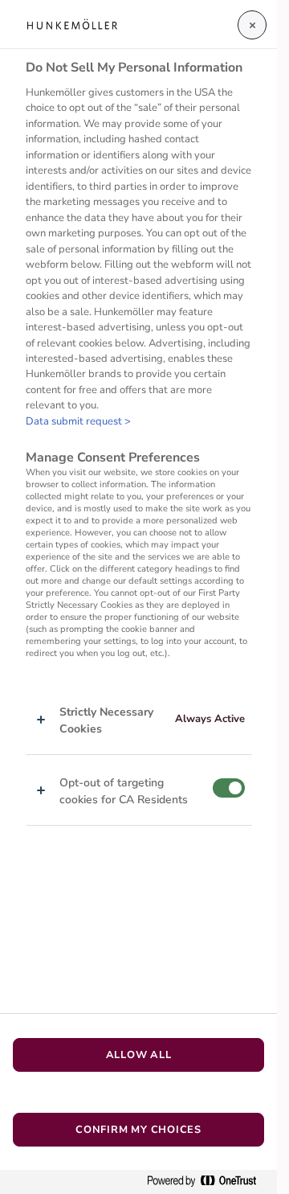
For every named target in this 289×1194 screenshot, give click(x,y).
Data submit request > (78, 421)
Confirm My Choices (138, 1129)
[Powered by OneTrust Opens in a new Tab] (208, 1181)
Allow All (139, 1055)
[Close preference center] (252, 25)
